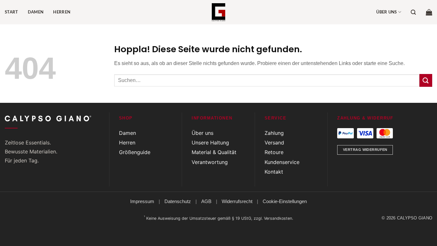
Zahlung (274, 133)
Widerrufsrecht (237, 201)
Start (11, 11)
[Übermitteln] (425, 80)
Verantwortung (210, 162)
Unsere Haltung (210, 142)
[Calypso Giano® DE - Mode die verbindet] (218, 12)
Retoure (274, 152)
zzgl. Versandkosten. (273, 218)
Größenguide (134, 152)
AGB (206, 201)
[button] (429, 12)
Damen (36, 11)
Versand (274, 142)
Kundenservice (282, 162)
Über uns (386, 11)
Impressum (142, 201)
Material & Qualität (214, 152)
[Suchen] (413, 12)
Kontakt (274, 171)
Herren (61, 11)
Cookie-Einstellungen (285, 201)
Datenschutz (177, 201)
